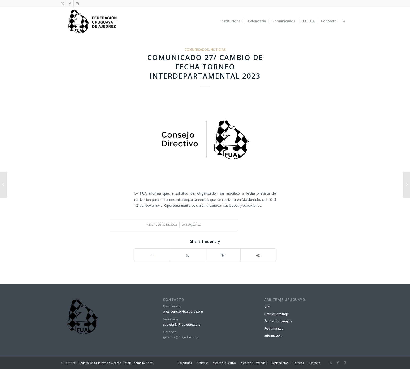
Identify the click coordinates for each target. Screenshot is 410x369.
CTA (267, 306)
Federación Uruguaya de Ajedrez (100, 362)
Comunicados (197, 50)
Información (273, 335)
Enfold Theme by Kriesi (138, 362)
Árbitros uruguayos (278, 321)
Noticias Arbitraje (276, 314)
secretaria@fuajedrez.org (181, 324)
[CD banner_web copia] (205, 140)
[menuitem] (231, 21)
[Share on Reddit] (258, 255)
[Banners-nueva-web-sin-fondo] (92, 21)
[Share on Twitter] (187, 255)
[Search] (344, 21)
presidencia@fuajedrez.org (183, 311)
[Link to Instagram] (77, 3)
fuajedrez (193, 225)
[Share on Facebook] (152, 255)
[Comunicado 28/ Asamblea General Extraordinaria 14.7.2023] (406, 185)
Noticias (218, 50)
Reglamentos (273, 328)
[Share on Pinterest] (222, 255)
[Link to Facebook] (69, 3)
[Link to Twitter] (62, 3)
